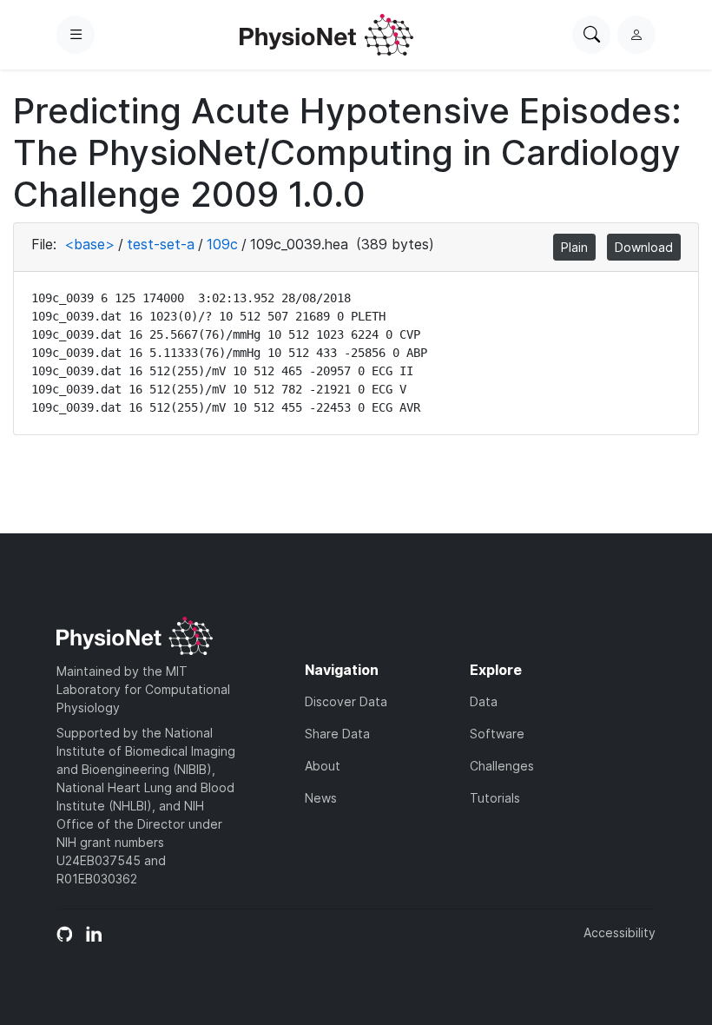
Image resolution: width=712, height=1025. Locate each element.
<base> (89, 244)
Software (497, 733)
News (321, 797)
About (322, 765)
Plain (574, 247)
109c (222, 244)
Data (484, 701)
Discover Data (346, 701)
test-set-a (160, 244)
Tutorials (495, 797)
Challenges (502, 765)
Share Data (337, 733)
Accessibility (619, 932)
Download (644, 247)
